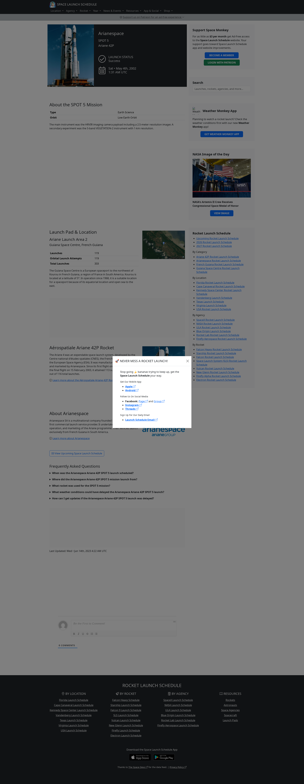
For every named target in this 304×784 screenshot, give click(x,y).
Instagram (132, 405)
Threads (130, 409)
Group (158, 401)
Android (130, 390)
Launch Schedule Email (140, 420)
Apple (129, 386)
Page (142, 401)
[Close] (187, 361)
